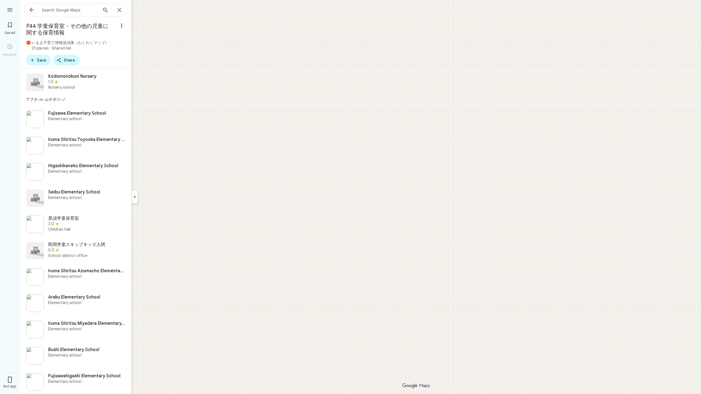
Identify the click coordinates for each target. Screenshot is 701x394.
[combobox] (70, 10)
